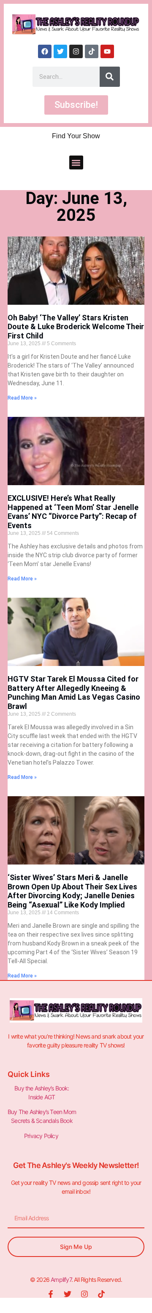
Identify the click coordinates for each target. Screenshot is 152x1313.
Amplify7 (61, 1279)
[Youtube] (107, 51)
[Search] (110, 77)
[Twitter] (60, 51)
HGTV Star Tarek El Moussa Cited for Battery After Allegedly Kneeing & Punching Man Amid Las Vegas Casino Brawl (74, 692)
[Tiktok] (91, 51)
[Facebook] (45, 51)
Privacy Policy (42, 1135)
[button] (76, 162)
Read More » (22, 398)
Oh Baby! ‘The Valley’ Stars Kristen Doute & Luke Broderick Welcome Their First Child (76, 326)
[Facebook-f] (50, 1294)
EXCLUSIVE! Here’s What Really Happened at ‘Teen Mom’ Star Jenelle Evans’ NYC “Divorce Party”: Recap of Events (73, 512)
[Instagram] (76, 51)
